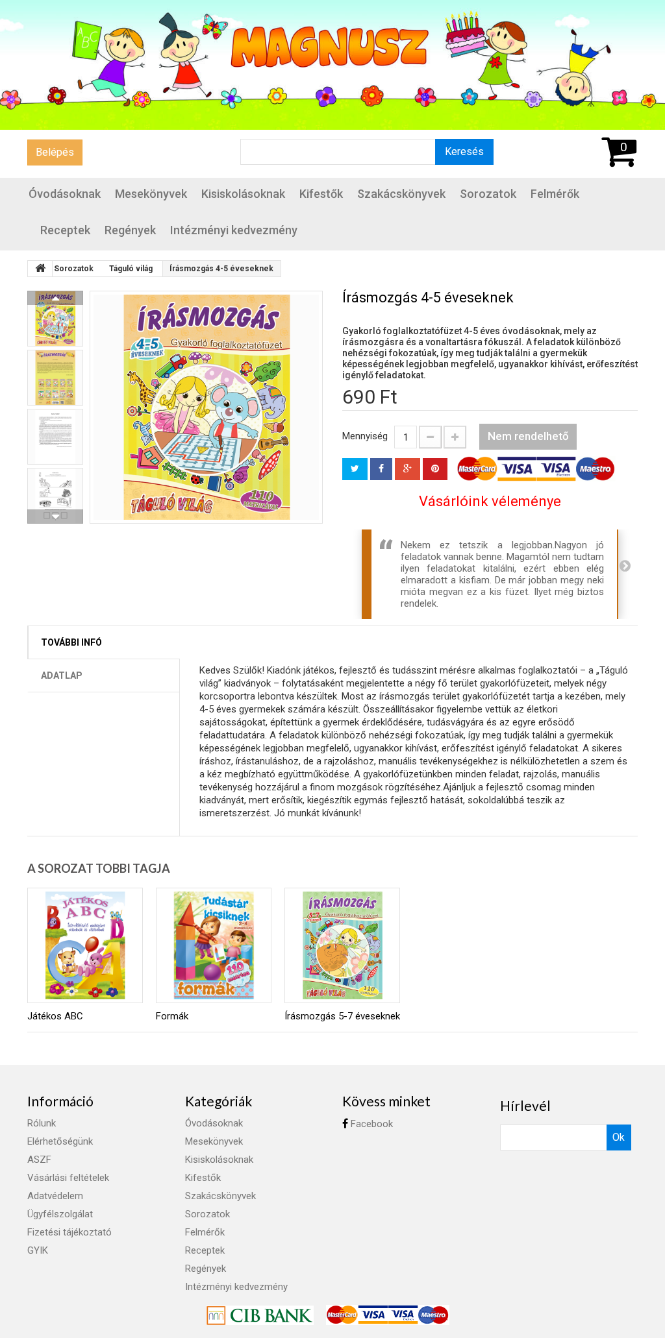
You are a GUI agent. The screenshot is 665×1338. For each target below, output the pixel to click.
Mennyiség (365, 436)
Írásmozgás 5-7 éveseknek (342, 1016)
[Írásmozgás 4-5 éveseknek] (206, 407)
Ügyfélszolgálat (60, 1214)
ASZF (39, 1159)
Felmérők (555, 194)
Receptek (65, 230)
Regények (130, 230)
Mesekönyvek (151, 194)
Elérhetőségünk (60, 1141)
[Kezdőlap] (40, 268)
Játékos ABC (55, 1016)
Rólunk (41, 1123)
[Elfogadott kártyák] (387, 1314)
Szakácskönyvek (401, 194)
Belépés (55, 152)
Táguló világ (131, 268)
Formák (172, 1016)
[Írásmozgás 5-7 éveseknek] (342, 945)
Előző (55, 298)
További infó (71, 642)
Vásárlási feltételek (68, 1178)
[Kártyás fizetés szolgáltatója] (261, 1314)
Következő (55, 516)
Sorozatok (488, 194)
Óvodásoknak (65, 194)
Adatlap (61, 675)
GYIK (37, 1250)
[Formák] (213, 945)
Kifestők (321, 194)
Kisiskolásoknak (243, 194)
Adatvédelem (55, 1196)
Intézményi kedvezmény (233, 230)
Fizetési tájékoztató (69, 1232)
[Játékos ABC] (85, 945)
